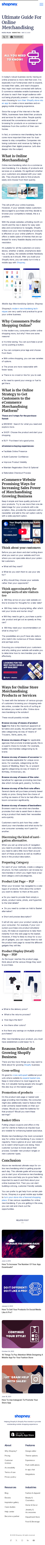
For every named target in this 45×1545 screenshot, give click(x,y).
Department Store (32, 1517)
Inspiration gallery (12, 1502)
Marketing (16, 32)
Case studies (10, 1507)
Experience (30, 1460)
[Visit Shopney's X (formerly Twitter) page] (16, 1540)
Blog (6, 1493)
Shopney (21, 262)
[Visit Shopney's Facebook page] (10, 1540)
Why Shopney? (11, 1451)
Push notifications (32, 1465)
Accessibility (10, 1467)
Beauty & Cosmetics (29, 1499)
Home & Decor (31, 1505)
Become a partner (12, 1516)
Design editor (30, 1451)
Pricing (7, 1455)
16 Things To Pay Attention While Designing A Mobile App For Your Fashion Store (22, 1356)
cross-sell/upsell (19, 1075)
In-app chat (30, 1469)
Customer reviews (9, 1461)
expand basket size (31, 1078)
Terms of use (10, 1472)
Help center (9, 1511)
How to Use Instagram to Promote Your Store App (20, 1401)
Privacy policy (10, 1477)
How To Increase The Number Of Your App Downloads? (21, 1265)
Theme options (31, 1455)
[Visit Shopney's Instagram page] (22, 1540)
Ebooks (8, 1498)
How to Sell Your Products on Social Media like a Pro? (21, 1311)
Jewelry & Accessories (30, 1510)
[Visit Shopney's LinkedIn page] (28, 1540)
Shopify (27, 1065)
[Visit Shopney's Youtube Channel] (34, 1540)
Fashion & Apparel (32, 1493)
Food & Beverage (32, 1521)
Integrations (30, 1474)
